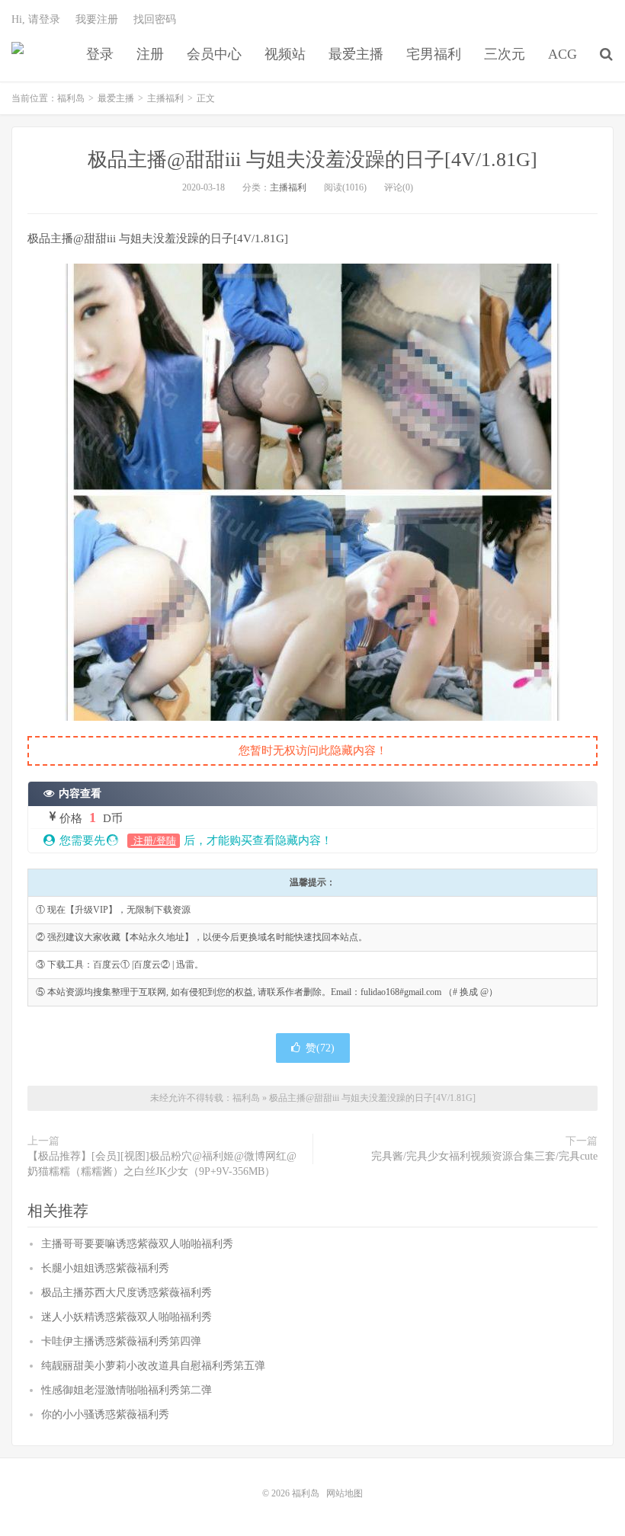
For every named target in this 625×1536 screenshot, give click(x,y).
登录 (100, 54)
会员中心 (214, 54)
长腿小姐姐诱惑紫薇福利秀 (105, 1268)
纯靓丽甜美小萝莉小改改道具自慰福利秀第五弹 (153, 1365)
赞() (320, 1048)
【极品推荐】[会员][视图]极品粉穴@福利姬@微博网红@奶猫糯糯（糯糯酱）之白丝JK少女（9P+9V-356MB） (161, 1163)
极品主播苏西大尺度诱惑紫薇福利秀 (126, 1292)
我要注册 (96, 19)
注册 (150, 54)
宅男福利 (433, 54)
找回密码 (154, 19)
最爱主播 (356, 54)
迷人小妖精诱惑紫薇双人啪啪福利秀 (126, 1317)
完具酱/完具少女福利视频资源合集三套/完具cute (484, 1156)
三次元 (504, 54)
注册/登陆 (153, 840)
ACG (562, 54)
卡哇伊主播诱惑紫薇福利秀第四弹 (121, 1341)
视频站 (285, 54)
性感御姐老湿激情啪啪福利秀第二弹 (126, 1390)
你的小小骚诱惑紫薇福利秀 (105, 1414)
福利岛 (17, 54)
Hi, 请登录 (35, 19)
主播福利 (165, 98)
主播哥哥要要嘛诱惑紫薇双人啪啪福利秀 (137, 1244)
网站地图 (344, 1493)
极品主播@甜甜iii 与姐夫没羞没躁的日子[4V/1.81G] (312, 160)
